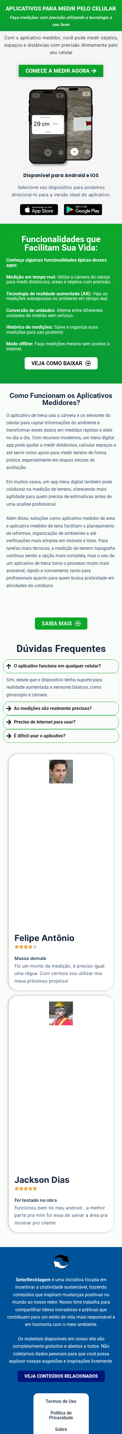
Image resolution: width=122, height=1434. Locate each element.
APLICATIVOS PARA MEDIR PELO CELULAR (61, 8)
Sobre (61, 1429)
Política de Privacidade (61, 1415)
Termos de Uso (61, 1401)
